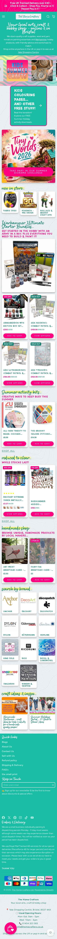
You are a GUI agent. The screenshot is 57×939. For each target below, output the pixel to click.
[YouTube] (32, 817)
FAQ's (5, 769)
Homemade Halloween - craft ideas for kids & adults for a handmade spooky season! (15, 713)
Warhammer (41, 39)
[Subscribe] (52, 785)
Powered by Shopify (44, 890)
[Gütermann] (28, 626)
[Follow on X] (9, 817)
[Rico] (28, 650)
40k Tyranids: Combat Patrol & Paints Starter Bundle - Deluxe (42, 364)
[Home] (28, 16)
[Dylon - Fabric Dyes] (10, 202)
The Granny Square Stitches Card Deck (42, 424)
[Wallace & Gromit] (47, 204)
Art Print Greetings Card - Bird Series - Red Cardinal (15, 561)
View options (42, 336)
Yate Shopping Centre (28, 52)
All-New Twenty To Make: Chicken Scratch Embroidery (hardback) (15, 424)
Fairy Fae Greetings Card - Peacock (42, 561)
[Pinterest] (15, 817)
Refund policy (9, 760)
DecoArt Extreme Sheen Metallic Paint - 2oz (15, 491)
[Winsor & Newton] (28, 676)
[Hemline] (47, 626)
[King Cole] (10, 650)
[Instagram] (20, 817)
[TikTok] (26, 817)
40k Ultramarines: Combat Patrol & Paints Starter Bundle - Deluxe (15, 364)
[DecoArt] (28, 603)
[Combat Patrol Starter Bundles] (28, 265)
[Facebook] (3, 817)
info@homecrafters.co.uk (30, 926)
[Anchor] (10, 603)
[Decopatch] (47, 603)
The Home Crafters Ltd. (23, 890)
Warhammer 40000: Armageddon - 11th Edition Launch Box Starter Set (42, 491)
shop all (8, 451)
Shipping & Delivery (12, 765)
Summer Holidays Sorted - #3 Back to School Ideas (42, 713)
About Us (7, 746)
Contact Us (8, 751)
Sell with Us (8, 755)
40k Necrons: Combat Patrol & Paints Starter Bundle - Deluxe (42, 317)
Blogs (5, 742)
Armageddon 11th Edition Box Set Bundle (15, 317)
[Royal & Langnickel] (47, 651)
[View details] (32, 70)
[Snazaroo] (10, 675)
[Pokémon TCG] (28, 203)
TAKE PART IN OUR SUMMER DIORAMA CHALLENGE (28, 171)
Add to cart (14, 336)
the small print (9, 774)
